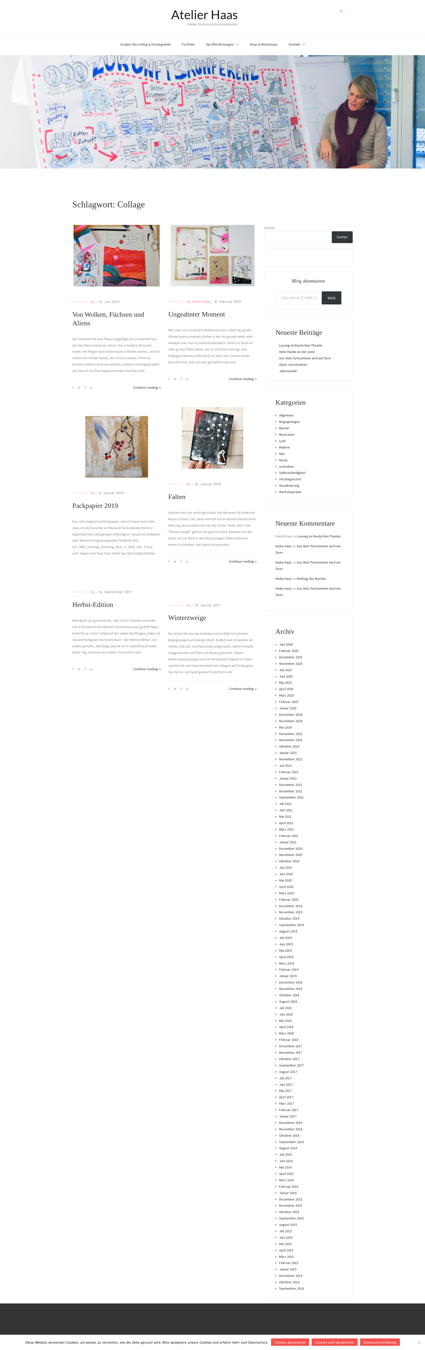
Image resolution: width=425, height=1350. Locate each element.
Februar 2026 (288, 651)
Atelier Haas (204, 14)
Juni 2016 (286, 1161)
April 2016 (286, 1173)
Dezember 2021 (290, 785)
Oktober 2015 (289, 1212)
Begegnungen (289, 421)
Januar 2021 (288, 842)
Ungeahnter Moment (196, 314)
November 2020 (290, 854)
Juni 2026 (286, 644)
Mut (282, 453)
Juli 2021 (285, 803)
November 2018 (290, 988)
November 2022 (290, 759)
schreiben (286, 466)
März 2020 (286, 893)
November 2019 (290, 912)
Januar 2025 (288, 708)
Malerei (284, 447)
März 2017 (286, 1103)
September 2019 (291, 925)
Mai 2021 (285, 816)
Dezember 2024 (290, 714)
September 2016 (291, 1142)
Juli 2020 (285, 867)
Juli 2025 (285, 670)
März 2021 (286, 829)
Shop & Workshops (264, 44)
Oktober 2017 (289, 1059)
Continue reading (147, 387)
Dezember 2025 (290, 657)
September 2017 (291, 1065)
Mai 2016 (285, 1167)
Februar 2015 (288, 1263)
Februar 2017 (288, 1110)
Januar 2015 (288, 1269)
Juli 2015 (285, 1231)
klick (331, 297)
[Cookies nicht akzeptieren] (418, 1342)
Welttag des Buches (311, 578)
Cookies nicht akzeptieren (334, 1342)
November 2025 (290, 663)
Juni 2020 (286, 874)
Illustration (287, 434)
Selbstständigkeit (292, 472)
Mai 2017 (285, 1090)
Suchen (269, 228)
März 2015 (286, 1256)
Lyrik (282, 441)
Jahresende (288, 371)
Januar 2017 (288, 1116)
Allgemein (286, 415)
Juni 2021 (286, 810)
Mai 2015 (285, 1244)
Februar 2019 (288, 969)
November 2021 (290, 791)
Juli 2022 (285, 765)
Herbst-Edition (92, 604)
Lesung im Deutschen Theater (301, 345)
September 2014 (291, 1288)
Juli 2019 (285, 937)
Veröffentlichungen (220, 44)
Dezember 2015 (290, 1199)
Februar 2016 (288, 1186)
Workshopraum (290, 492)
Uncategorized (290, 479)
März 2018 (286, 1033)
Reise (283, 460)
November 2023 (290, 740)
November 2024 (290, 721)
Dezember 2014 (290, 1275)
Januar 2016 (288, 1193)
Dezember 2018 (290, 982)
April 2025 (286, 689)
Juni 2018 (286, 1014)
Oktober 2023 (289, 746)
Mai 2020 (285, 880)
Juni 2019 (286, 944)
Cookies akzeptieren (290, 1342)
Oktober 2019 (289, 918)
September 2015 (291, 1218)
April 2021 (286, 823)
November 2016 (290, 1129)
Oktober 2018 (289, 995)
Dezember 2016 (290, 1122)
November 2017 (290, 1052)
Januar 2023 (288, 752)
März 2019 (286, 963)
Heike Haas (201, 301)
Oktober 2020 (289, 861)
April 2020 (286, 886)
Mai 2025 (285, 682)
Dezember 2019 (290, 906)
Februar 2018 (288, 1039)
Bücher (284, 428)
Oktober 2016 (289, 1135)
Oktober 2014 (289, 1282)
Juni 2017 (286, 1084)
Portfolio (188, 44)
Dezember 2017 (290, 1046)
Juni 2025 (286, 676)
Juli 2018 (285, 1008)
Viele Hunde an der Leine (297, 352)
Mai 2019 (285, 950)
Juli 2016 (285, 1154)
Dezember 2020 (290, 848)
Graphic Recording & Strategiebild (145, 44)
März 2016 (286, 1180)
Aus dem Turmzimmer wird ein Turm (305, 358)
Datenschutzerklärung (380, 1342)
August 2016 (288, 1148)
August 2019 (288, 931)
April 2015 (286, 1250)
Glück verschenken (293, 364)
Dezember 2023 (290, 734)
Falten (176, 496)
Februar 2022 (288, 772)
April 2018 (286, 1027)
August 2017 (288, 1071)
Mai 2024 (285, 727)
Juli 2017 (285, 1078)
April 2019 (286, 957)
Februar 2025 (288, 702)
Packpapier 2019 (95, 505)
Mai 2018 (285, 1020)
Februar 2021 (288, 835)
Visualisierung (289, 485)
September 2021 (291, 797)
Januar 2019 (288, 976)
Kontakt (294, 44)
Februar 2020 (288, 899)
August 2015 (288, 1224)
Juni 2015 (286, 1237)
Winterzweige (187, 617)
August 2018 (288, 1001)
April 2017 (286, 1097)
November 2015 (290, 1205)
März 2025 (286, 695)
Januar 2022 (288, 778)
